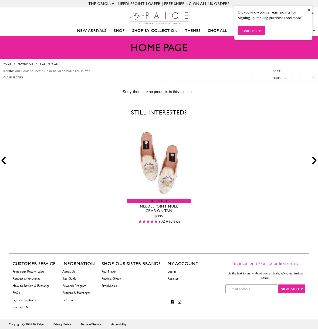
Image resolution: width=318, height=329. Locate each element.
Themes (193, 30)
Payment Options (24, 300)
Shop (119, 30)
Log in (172, 271)
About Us (68, 271)
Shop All (217, 30)
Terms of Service (91, 324)
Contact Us (20, 307)
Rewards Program (74, 285)
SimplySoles (109, 285)
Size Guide (69, 278)
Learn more (251, 30)
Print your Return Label (28, 271)
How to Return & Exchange (31, 285)
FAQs (16, 292)
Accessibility (119, 324)
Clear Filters (13, 77)
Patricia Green (111, 278)
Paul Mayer (109, 271)
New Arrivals (91, 30)
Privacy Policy (62, 324)
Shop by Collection (155, 30)
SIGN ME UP (292, 288)
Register (173, 278)
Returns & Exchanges (76, 292)
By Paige (38, 324)
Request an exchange (27, 278)
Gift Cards (69, 300)
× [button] (309, 10)
